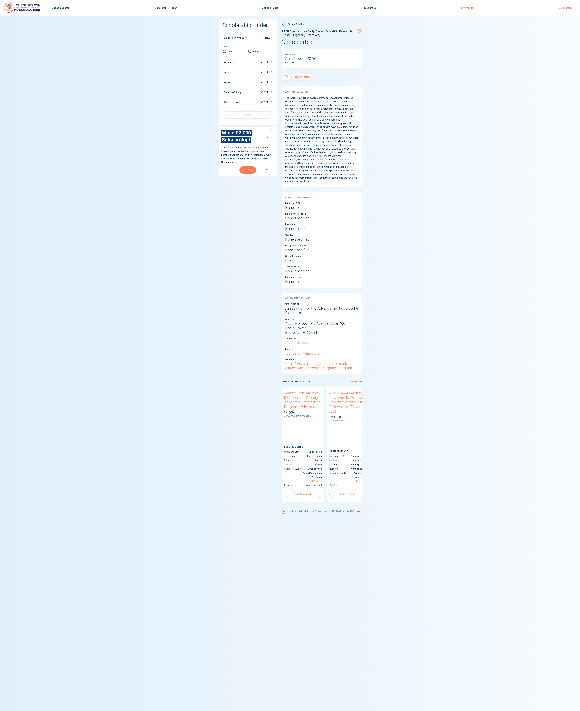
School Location (232, 102)
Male (229, 51)
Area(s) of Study (232, 92)
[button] (359, 31)
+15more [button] (361, 481)
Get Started (565, 8)
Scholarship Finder (166, 8)
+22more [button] (316, 481)
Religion (228, 82)
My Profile (467, 8)
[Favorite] (286, 76)
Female (256, 51)
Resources (369, 8)
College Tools (270, 8)
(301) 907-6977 (297, 343)
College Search (61, 8)
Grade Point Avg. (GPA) (236, 37)
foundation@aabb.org (302, 353)
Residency (229, 62)
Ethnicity (228, 72)
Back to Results (296, 24)
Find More (356, 381)
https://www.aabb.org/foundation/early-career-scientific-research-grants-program (318, 366)
